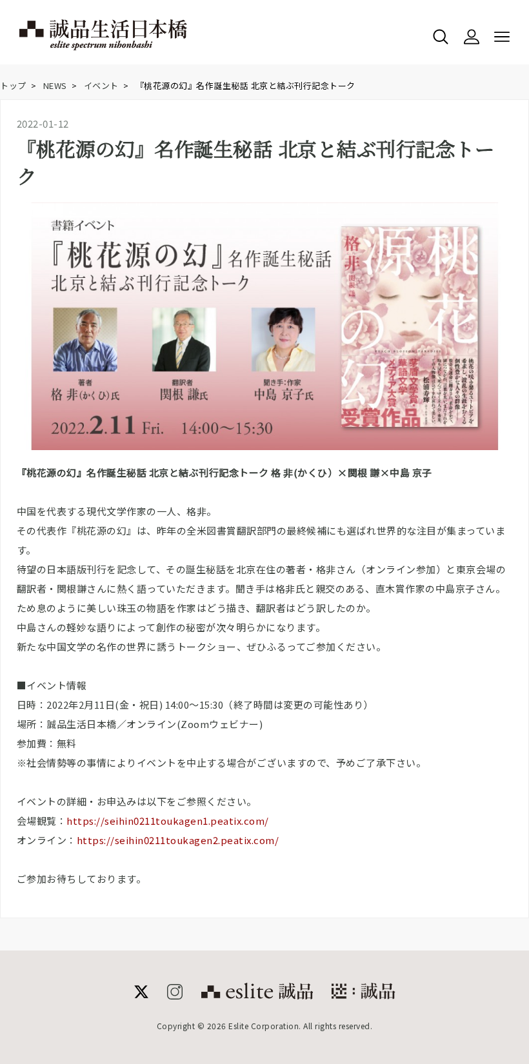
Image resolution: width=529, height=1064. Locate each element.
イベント (101, 85)
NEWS (55, 85)
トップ (13, 85)
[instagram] (175, 995)
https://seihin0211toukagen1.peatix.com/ (167, 820)
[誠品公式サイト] (257, 995)
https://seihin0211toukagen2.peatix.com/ (178, 840)
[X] (141, 995)
